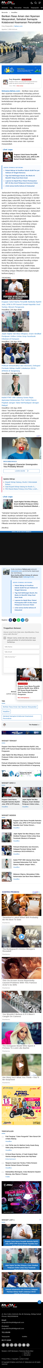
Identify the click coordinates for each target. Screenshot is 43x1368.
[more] (40, 1220)
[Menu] (39, 3)
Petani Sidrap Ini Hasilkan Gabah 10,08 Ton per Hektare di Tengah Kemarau (26, 588)
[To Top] (39, 1302)
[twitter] (14, 620)
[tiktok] (28, 1345)
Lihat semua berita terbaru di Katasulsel (20, 186)
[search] (35, 3)
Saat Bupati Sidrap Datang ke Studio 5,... (20, 487)
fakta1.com (18, 26)
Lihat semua (20, 85)
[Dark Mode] (32, 3)
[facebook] (10, 620)
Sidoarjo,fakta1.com (11, 91)
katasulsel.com (16, 571)
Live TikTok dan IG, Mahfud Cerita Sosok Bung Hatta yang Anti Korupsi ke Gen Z (22, 1146)
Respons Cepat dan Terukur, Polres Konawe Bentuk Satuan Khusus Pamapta (21, 1164)
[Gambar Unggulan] (21, 63)
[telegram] (22, 620)
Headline (14, 12)
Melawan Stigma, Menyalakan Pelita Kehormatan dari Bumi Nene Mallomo (26, 875)
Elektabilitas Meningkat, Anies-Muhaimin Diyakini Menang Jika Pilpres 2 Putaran (23, 1173)
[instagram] (20, 1345)
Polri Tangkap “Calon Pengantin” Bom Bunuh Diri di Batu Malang (23, 1137)
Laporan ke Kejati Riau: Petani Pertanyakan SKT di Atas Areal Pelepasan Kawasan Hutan (26, 602)
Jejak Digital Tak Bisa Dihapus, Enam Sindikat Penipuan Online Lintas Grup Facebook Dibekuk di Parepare (21, 336)
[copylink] (26, 620)
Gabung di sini (28, 577)
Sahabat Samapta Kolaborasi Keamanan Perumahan (18, 717)
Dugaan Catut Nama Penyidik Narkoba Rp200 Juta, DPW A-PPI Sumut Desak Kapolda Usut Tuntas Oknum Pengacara (26, 157)
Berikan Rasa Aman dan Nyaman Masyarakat (19, 707)
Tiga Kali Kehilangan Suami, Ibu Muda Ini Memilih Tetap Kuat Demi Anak (26, 595)
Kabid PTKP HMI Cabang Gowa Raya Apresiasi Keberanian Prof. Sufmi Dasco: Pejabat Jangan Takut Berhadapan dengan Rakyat (26, 863)
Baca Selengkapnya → (24, 697)
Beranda (5, 12)
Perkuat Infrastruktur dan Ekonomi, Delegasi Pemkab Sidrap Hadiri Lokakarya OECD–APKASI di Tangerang (21, 368)
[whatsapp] (18, 620)
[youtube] (24, 1345)
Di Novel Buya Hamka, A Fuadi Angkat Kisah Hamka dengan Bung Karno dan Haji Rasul (21, 1155)
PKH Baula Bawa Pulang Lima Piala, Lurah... (21, 489)
